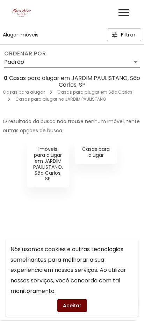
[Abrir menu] (124, 12)
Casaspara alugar (96, 152)
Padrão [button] (14, 62)
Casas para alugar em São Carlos (94, 92)
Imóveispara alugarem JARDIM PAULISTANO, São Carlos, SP (48, 164)
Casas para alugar (24, 92)
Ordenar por (25, 53)
